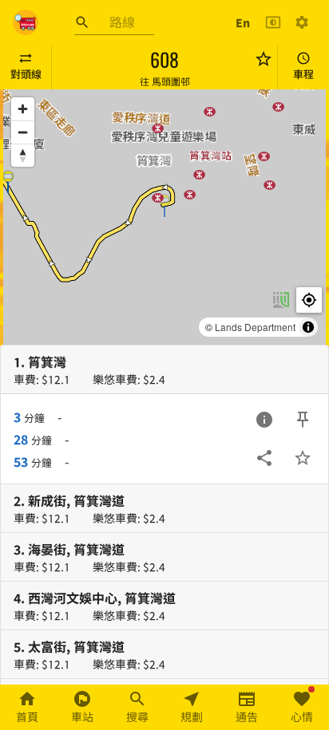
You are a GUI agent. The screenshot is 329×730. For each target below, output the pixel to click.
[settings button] (301, 22)
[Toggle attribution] (308, 327)
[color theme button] (273, 22)
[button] (164, 205)
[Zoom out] (22, 132)
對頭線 (26, 73)
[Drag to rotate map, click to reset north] (22, 155)
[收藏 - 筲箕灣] (302, 458)
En (243, 22)
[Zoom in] (22, 108)
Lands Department (255, 326)
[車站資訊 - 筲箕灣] (264, 420)
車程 (303, 73)
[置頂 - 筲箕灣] (302, 420)
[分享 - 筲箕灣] (264, 458)
